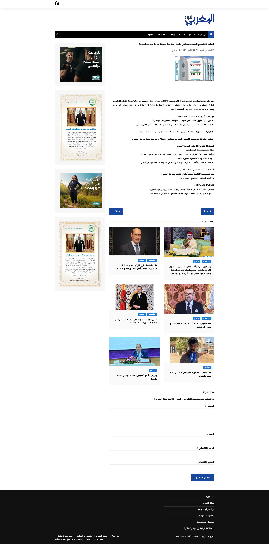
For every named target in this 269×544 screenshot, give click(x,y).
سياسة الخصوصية (205, 522)
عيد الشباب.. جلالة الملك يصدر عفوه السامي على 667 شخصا (190, 325)
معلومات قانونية (206, 516)
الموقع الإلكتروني (206, 462)
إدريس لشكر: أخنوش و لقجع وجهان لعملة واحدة (137, 377)
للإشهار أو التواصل (205, 509)
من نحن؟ (210, 497)
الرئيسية (202, 34)
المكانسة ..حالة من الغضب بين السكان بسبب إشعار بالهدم (190, 374)
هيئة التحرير (208, 503)
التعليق (209, 406)
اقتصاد (182, 34)
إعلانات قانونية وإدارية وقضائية (199, 528)
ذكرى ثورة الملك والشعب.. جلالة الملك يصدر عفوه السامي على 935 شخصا (136, 321)
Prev (206, 211)
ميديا (150, 34)
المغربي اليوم (206, 50)
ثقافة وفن (161, 34)
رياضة (172, 34)
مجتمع (192, 34)
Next (117, 211)
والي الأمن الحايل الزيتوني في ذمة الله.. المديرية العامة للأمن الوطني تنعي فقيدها (136, 267)
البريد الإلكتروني (205, 448)
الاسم (210, 434)
